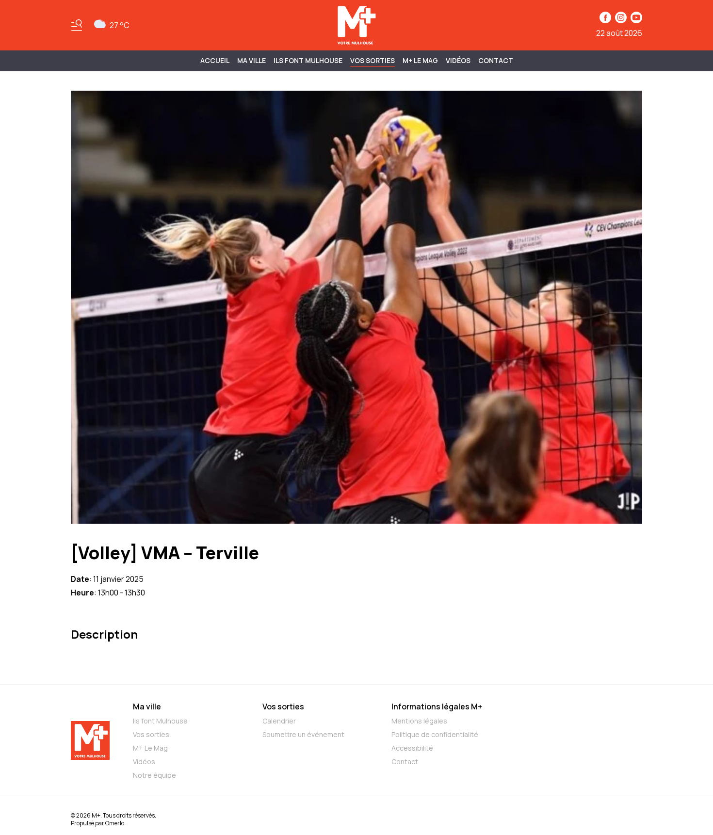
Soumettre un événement (303, 734)
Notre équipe (154, 775)
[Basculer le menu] (76, 25)
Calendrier (279, 720)
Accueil (214, 60)
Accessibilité (412, 748)
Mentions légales (419, 720)
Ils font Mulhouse (160, 720)
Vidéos (458, 60)
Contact (495, 60)
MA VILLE (251, 60)
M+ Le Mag (420, 60)
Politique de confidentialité (434, 734)
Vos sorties (372, 60)
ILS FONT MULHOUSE (308, 60)
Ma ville (147, 706)
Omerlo (114, 823)
